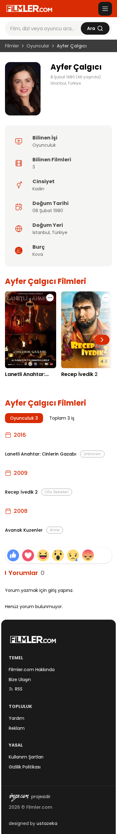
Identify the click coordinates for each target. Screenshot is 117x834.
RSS (18, 689)
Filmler (12, 46)
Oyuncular (38, 46)
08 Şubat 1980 (47, 210)
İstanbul (41, 232)
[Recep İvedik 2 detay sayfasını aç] (86, 329)
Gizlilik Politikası (25, 767)
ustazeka (47, 823)
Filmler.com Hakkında (32, 669)
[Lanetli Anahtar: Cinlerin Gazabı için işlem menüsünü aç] (50, 297)
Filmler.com (39, 807)
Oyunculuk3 (24, 418)
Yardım (16, 718)
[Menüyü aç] (105, 9)
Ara (91, 28)
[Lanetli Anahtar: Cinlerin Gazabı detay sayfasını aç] (30, 329)
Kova (37, 254)
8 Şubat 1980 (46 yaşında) (76, 77)
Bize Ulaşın (20, 679)
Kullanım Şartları (26, 757)
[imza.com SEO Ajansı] (19, 797)
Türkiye (59, 232)
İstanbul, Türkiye (66, 83)
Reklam (17, 728)
